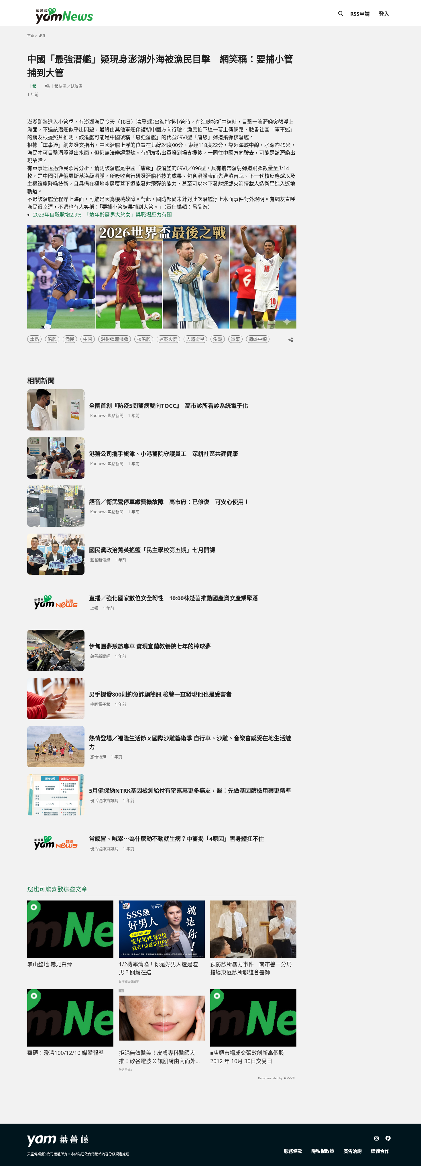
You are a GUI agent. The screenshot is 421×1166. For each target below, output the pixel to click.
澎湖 (217, 339)
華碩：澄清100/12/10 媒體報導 (65, 1053)
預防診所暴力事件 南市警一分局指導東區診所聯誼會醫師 (251, 968)
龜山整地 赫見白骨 (49, 964)
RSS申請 (360, 13)
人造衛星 (195, 339)
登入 (384, 13)
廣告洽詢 (352, 1151)
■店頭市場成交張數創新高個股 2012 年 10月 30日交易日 (247, 1057)
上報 (32, 86)
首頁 (30, 35)
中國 (87, 339)
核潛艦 (144, 339)
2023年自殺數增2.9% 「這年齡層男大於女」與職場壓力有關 (102, 214)
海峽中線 (258, 339)
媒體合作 (380, 1151)
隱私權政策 (322, 1151)
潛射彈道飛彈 (114, 339)
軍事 (235, 339)
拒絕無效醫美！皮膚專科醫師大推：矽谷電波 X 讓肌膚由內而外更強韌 (160, 1057)
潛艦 (52, 339)
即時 (41, 35)
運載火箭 (168, 339)
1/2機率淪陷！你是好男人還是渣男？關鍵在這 (158, 968)
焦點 (34, 339)
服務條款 (293, 1151)
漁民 (69, 339)
